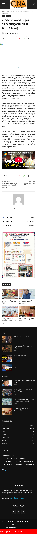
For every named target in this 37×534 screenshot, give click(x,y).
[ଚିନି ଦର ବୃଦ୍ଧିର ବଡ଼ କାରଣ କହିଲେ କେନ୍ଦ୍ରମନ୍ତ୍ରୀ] (7, 411)
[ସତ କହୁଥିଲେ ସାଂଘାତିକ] (7, 358)
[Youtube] (23, 512)
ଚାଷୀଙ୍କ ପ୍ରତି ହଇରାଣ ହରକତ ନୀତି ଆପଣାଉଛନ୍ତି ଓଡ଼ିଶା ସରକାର (9, 321)
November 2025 (7, 464)
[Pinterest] (19, 38)
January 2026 (18, 461)
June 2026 (24, 455)
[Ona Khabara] (3, 33)
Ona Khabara (10, 33)
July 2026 (15, 455)
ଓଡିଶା (8, 11)
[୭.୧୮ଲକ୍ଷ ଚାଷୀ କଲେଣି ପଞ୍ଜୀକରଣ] (27, 294)
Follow (31, 221)
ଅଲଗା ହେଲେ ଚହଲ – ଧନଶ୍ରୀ (22, 336)
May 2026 (6, 458)
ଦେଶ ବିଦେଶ (22, 316)
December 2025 (28, 461)
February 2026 (7, 461)
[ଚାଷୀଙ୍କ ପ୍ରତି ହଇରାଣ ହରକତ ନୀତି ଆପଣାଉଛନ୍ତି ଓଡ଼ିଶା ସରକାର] (10, 311)
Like (32, 217)
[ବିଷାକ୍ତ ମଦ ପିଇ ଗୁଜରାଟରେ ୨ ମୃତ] (27, 311)
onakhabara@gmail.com (17, 498)
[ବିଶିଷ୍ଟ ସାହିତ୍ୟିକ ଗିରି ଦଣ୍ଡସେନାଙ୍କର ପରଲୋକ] (7, 383)
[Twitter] (15, 38)
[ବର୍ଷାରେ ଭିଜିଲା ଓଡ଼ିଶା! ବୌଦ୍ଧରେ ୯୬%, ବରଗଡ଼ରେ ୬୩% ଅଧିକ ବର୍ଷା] (7, 401)
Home (3, 11)
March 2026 (23, 458)
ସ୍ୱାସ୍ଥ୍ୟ (8, 16)
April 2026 (14, 458)
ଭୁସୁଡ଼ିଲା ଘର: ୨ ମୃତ (29, 184)
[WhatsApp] (24, 38)
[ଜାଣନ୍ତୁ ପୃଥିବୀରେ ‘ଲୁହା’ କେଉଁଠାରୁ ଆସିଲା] (7, 348)
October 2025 (18, 464)
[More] (28, 38)
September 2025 (29, 464)
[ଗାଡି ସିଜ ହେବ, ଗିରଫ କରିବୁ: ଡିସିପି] (10, 294)
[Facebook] (10, 38)
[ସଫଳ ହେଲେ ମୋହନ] (7, 367)
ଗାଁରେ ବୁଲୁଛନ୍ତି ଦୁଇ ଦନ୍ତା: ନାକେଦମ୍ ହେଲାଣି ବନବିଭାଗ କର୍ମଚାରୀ (10, 186)
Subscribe (30, 225)
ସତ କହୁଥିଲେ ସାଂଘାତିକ (20, 355)
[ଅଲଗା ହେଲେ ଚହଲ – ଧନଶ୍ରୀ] (7, 339)
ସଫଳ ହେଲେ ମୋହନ (19, 365)
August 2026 (6, 455)
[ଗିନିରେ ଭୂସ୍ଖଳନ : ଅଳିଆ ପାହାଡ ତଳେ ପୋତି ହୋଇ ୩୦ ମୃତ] (7, 392)
